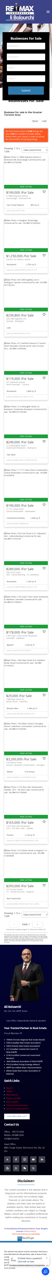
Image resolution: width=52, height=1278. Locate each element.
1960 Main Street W (16, 700)
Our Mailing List (17, 1116)
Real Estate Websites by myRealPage (26, 1234)
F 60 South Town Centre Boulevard (21, 636)
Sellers (9, 1091)
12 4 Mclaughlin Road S (21, 446)
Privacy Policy (30, 1231)
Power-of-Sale (13, 1098)
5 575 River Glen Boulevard (19, 827)
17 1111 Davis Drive (20, 510)
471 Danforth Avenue (17, 383)
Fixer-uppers (12, 1102)
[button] (17, 1116)
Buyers (9, 1088)
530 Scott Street (22, 573)
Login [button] (44, 121)
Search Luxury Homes (17, 1105)
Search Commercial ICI (17, 1108)
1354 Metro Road (25, 763)
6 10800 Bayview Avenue (18, 197)
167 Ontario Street (20, 890)
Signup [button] (35, 121)
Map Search (12, 1095)
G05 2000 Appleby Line (16, 319)
